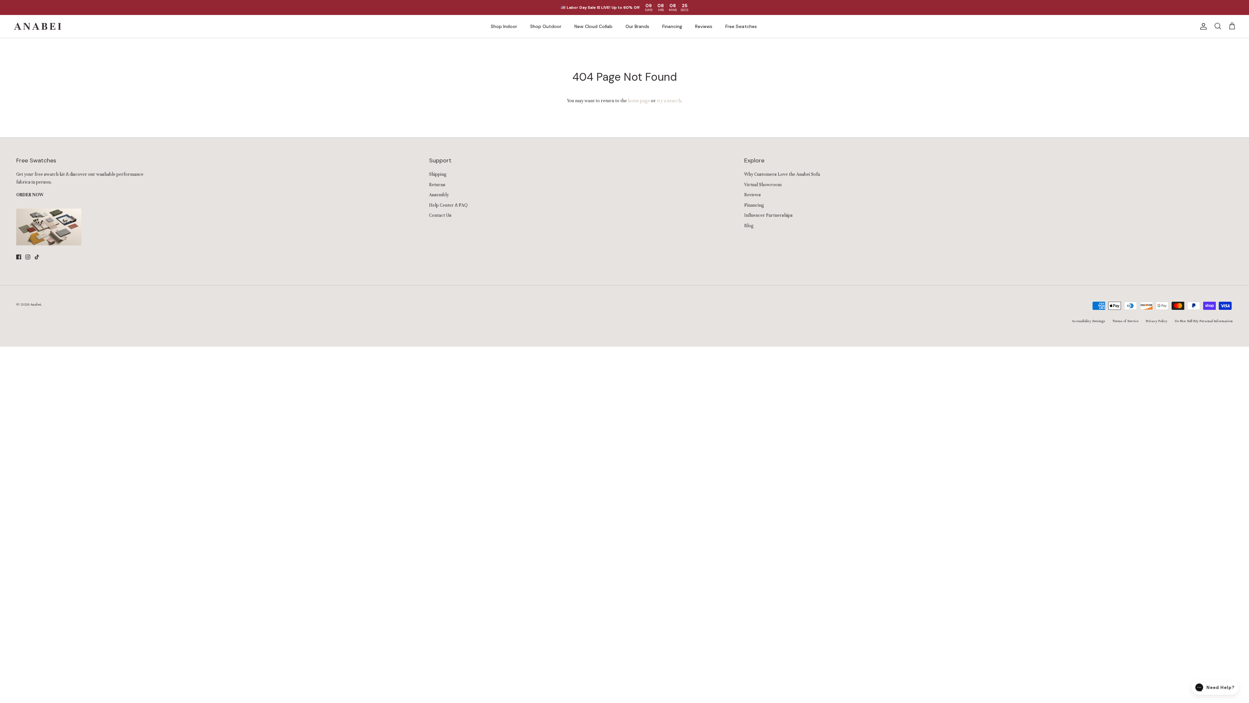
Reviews (703, 26)
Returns (437, 184)
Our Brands (637, 26)
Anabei (35, 304)
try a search (669, 100)
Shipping (438, 174)
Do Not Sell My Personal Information (1204, 321)
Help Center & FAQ (448, 205)
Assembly (439, 195)
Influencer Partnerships (768, 215)
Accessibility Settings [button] (1088, 321)
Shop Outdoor (545, 26)
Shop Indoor (504, 26)
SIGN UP (1215, 197)
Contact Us (440, 215)
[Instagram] (27, 257)
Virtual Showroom (763, 184)
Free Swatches (741, 26)
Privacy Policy (1156, 321)
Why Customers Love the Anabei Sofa (782, 174)
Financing (672, 26)
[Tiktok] (36, 257)
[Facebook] (18, 257)
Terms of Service (1125, 321)
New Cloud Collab (593, 26)
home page (639, 100)
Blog (749, 225)
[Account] (1202, 26)
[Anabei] (37, 26)
